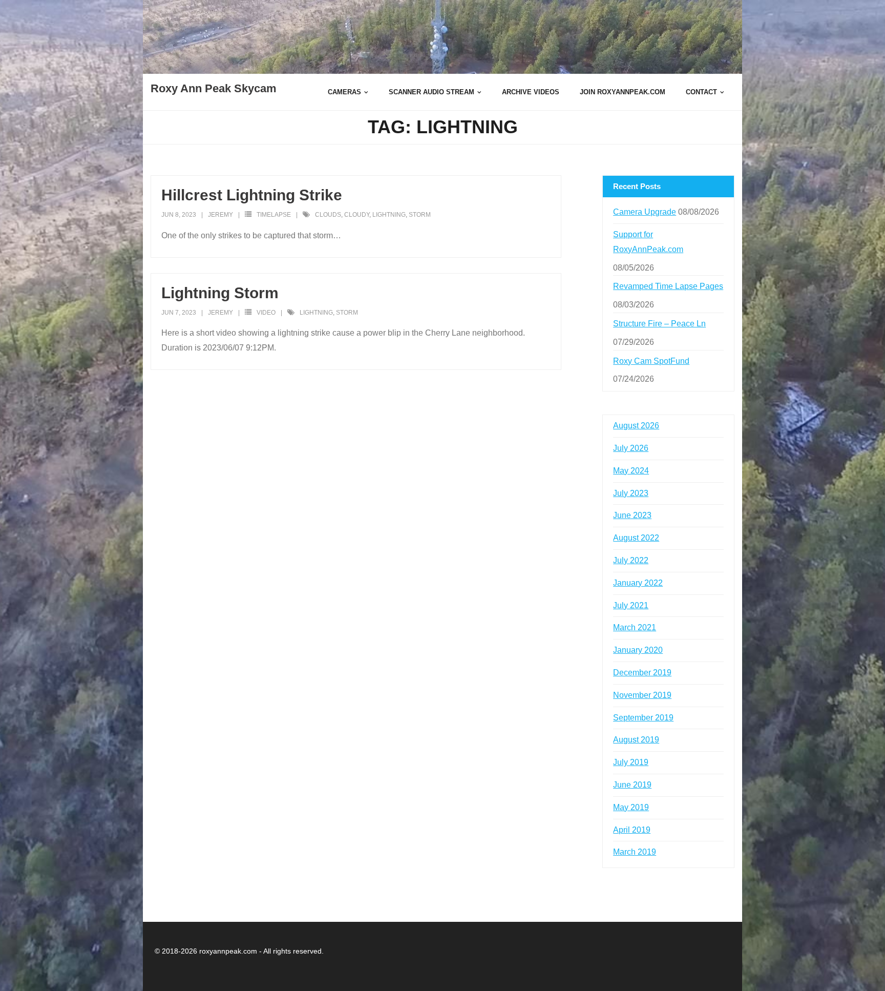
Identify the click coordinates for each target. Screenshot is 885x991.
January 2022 (638, 583)
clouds (328, 214)
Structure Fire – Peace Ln (659, 323)
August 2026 (636, 425)
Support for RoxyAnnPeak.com (648, 242)
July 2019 (630, 762)
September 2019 (643, 717)
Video (266, 312)
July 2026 (630, 448)
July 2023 (630, 493)
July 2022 (630, 560)
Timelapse (274, 214)
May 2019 (631, 807)
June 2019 (632, 784)
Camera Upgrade (644, 212)
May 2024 (631, 470)
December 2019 (642, 672)
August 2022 (636, 537)
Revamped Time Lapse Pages (668, 286)
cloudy (356, 214)
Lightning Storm (220, 292)
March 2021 (634, 627)
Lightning (389, 214)
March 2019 (634, 852)
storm (420, 214)
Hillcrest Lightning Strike (251, 195)
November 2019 (642, 695)
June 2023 (632, 515)
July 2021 (630, 605)
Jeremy (220, 214)
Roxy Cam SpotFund (651, 361)
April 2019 (631, 829)
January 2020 (638, 650)
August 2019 (636, 739)
